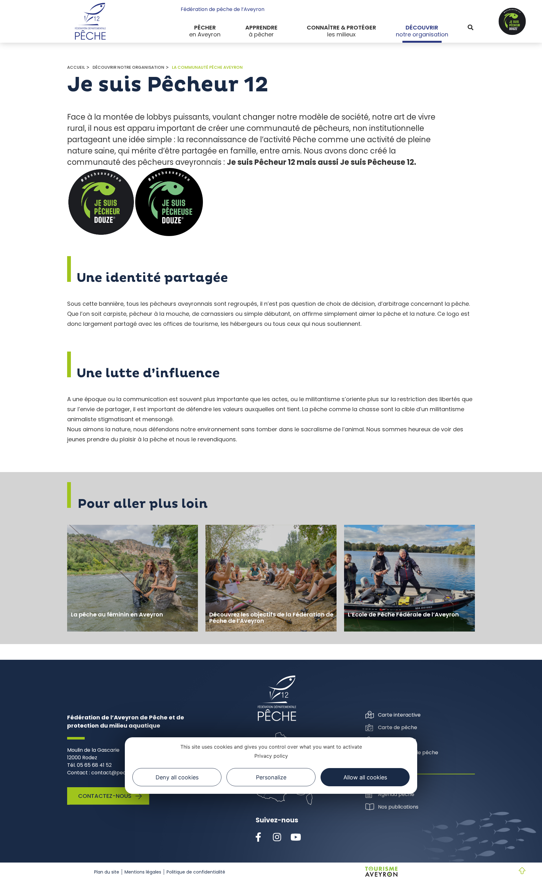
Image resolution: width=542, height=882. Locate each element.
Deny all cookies (177, 777)
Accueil (76, 67)
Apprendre (261, 27)
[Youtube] (295, 837)
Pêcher (205, 27)
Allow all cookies (365, 777)
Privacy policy (271, 756)
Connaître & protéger (341, 27)
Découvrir (422, 27)
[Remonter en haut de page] (516, 871)
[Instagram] (277, 837)
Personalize (271, 777)
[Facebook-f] (258, 837)
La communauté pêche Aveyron (207, 67)
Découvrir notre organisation (128, 67)
